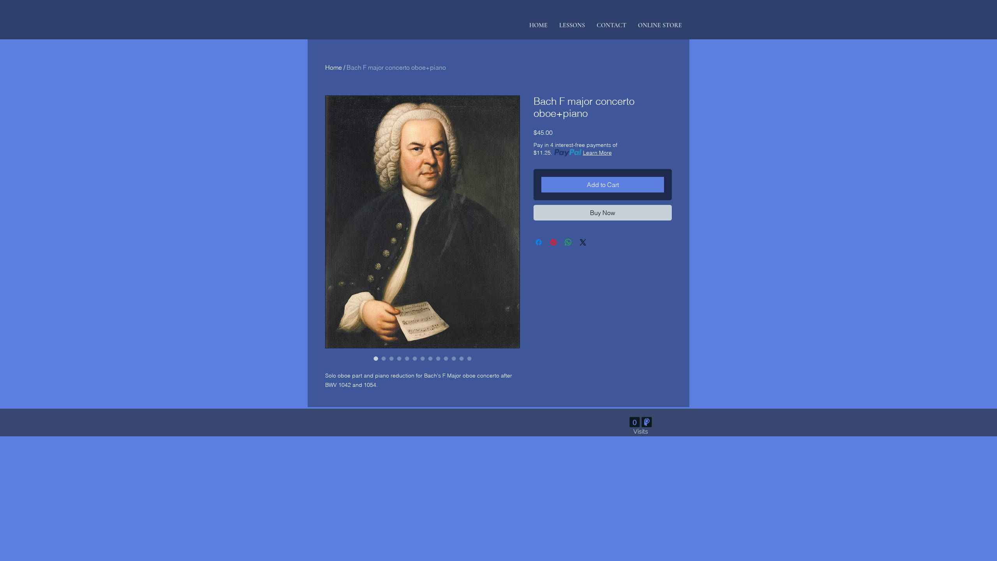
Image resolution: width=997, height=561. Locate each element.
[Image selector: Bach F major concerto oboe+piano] (376, 358)
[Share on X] (583, 242)
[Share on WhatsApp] (568, 242)
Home (333, 67)
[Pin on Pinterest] (553, 242)
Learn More (597, 152)
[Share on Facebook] (538, 242)
